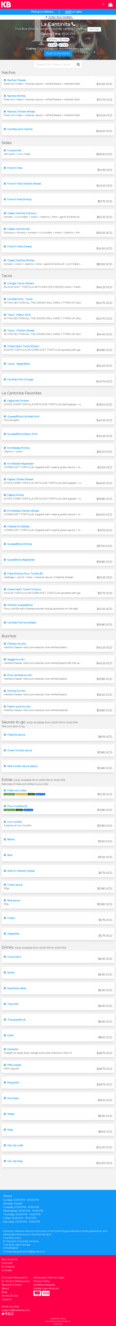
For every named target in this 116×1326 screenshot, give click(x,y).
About (5, 1288)
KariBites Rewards (44, 1284)
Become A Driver (12, 1284)
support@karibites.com (16, 1310)
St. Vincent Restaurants (16, 1281)
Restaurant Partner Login (48, 1277)
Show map (94, 29)
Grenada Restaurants (14, 1277)
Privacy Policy (41, 1281)
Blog (4, 1292)
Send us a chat (10, 1306)
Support (7, 1299)
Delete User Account (46, 1288)
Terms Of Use (10, 1295)
